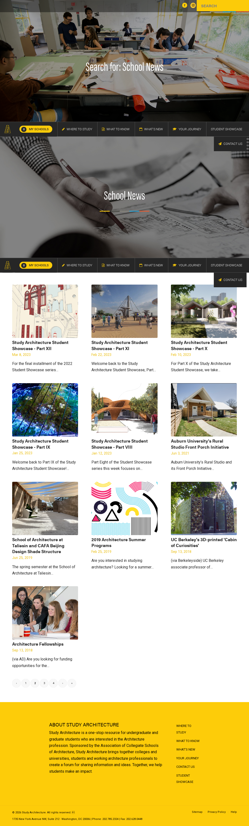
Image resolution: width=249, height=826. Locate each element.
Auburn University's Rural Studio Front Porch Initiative (200, 444)
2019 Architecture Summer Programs (118, 542)
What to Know (188, 741)
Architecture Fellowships (37, 644)
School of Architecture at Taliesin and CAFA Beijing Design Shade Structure (38, 545)
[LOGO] (7, 129)
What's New (185, 749)
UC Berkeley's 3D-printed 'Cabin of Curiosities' (204, 542)
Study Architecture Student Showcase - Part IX (40, 444)
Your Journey (187, 758)
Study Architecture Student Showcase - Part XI (119, 345)
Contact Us (185, 767)
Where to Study (183, 729)
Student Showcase (184, 779)
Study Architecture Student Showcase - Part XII (40, 345)
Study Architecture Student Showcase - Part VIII (119, 444)
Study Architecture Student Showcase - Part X (199, 345)
